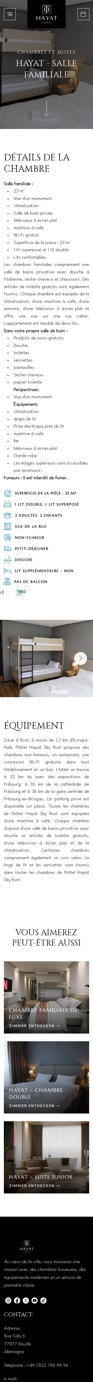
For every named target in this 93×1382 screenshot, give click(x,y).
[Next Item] (80, 658)
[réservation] (83, 14)
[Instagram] (8, 1300)
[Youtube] (35, 1300)
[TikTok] (43, 1300)
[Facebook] (17, 1300)
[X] (26, 1300)
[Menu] (10, 14)
